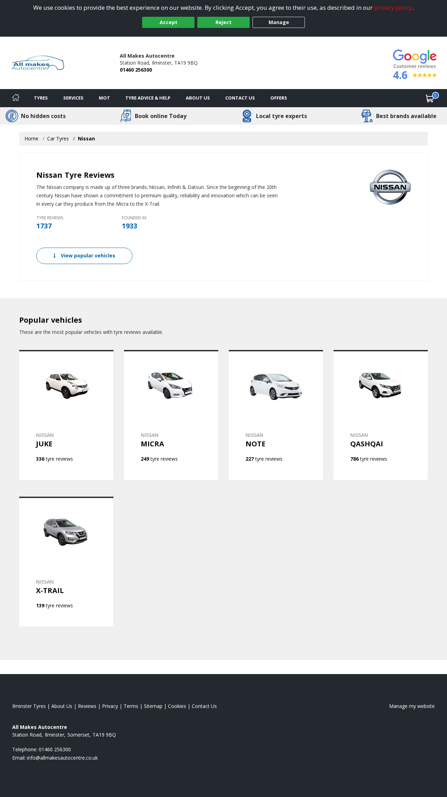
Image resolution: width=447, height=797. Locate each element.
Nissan (86, 138)
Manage (279, 22)
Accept (168, 22)
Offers (278, 98)
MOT (104, 98)
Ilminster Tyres (29, 706)
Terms (131, 706)
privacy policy (393, 7)
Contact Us (240, 98)
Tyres (41, 98)
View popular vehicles (87, 255)
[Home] (15, 98)
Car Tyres (58, 138)
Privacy (110, 706)
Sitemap (153, 706)
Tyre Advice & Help (147, 98)
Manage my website (412, 706)
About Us (198, 98)
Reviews (87, 706)
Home (31, 138)
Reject (223, 22)
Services (73, 98)
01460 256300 (136, 69)
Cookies (177, 706)
